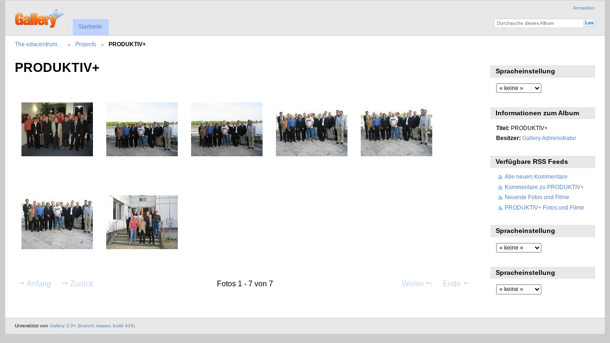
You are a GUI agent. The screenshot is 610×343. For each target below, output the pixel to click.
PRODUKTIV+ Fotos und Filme (544, 207)
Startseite (90, 26)
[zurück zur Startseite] (40, 16)
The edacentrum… (39, 44)
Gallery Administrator (549, 138)
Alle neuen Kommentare (536, 176)
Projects (85, 44)
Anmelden (584, 7)
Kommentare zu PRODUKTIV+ (544, 187)
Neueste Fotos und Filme (537, 197)
